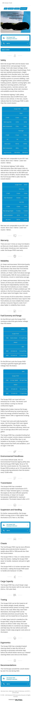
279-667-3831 (15, 692)
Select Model (10, 8)
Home (6, 8)
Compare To (17, 8)
